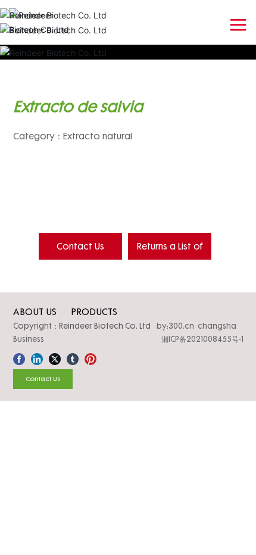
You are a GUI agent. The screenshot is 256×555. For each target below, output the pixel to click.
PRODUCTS (94, 311)
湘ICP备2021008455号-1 (202, 339)
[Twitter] (55, 357)
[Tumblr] (73, 357)
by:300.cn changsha (196, 325)
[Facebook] (19, 357)
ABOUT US (35, 311)
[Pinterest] (90, 357)
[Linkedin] (37, 357)
